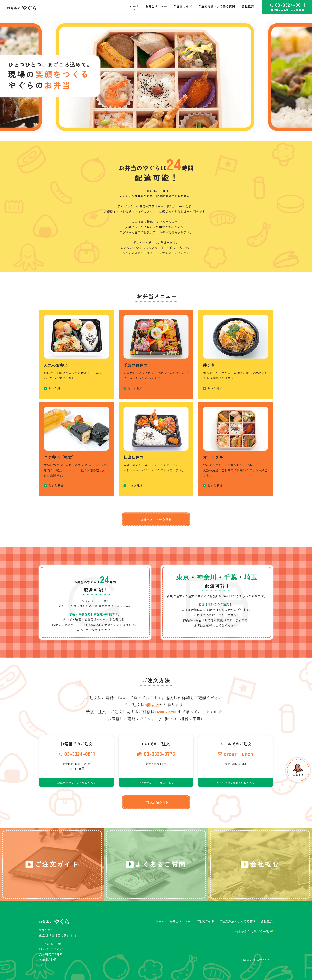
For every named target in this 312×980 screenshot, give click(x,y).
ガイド (182, 6)
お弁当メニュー (180, 921)
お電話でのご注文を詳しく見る (76, 783)
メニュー (156, 6)
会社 (248, 6)
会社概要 (267, 921)
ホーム (159, 921)
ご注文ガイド (205, 921)
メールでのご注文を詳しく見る (235, 783)
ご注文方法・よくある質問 (237, 921)
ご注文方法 (216, 6)
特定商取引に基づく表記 (252, 931)
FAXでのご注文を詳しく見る (156, 783)
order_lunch (238, 753)
